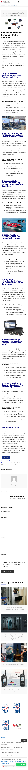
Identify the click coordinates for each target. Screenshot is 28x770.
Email (3, 546)
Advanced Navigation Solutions (12, 434)
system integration (19, 464)
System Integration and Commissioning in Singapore (14, 608)
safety (13, 464)
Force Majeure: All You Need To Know (11, 759)
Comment (4, 517)
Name (3, 538)
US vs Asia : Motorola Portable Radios (14, 691)
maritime (11, 463)
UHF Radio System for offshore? (14, 664)
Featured (24, 461)
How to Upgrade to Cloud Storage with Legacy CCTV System (14, 637)
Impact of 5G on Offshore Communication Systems (17, 497)
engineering (6, 463)
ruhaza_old (14, 485)
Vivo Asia (4, 432)
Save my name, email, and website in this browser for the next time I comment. (14, 564)
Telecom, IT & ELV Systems (10, 5)
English (6, 766)
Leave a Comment (15, 461)
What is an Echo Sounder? (11, 492)
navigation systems (19, 463)
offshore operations (6, 464)
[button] (22, 2)
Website (3, 554)
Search (3, 737)
